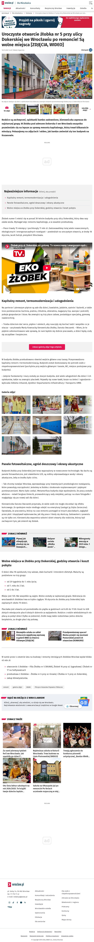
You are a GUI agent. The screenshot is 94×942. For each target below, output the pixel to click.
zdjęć (7, 111)
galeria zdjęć (17, 687)
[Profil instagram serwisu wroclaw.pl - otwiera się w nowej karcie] (9, 902)
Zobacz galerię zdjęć (47, 347)
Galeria (85, 109)
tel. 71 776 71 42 (13, 894)
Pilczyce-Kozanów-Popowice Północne (49, 687)
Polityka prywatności (52, 936)
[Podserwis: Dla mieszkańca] (23, 3)
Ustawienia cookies (67, 936)
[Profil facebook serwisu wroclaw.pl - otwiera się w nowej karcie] (17, 902)
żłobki (28, 687)
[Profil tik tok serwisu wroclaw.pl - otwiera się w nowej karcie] (13, 902)
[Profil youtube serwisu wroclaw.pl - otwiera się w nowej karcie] (21, 902)
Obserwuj (76, 706)
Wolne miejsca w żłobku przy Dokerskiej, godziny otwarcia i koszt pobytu (41, 208)
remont (6, 687)
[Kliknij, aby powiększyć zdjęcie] (16, 405)
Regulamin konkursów (37, 936)
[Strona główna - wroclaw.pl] (7, 3)
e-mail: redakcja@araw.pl (17, 897)
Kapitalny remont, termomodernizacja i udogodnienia (32, 197)
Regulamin (24, 936)
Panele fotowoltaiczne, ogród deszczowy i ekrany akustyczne (35, 203)
